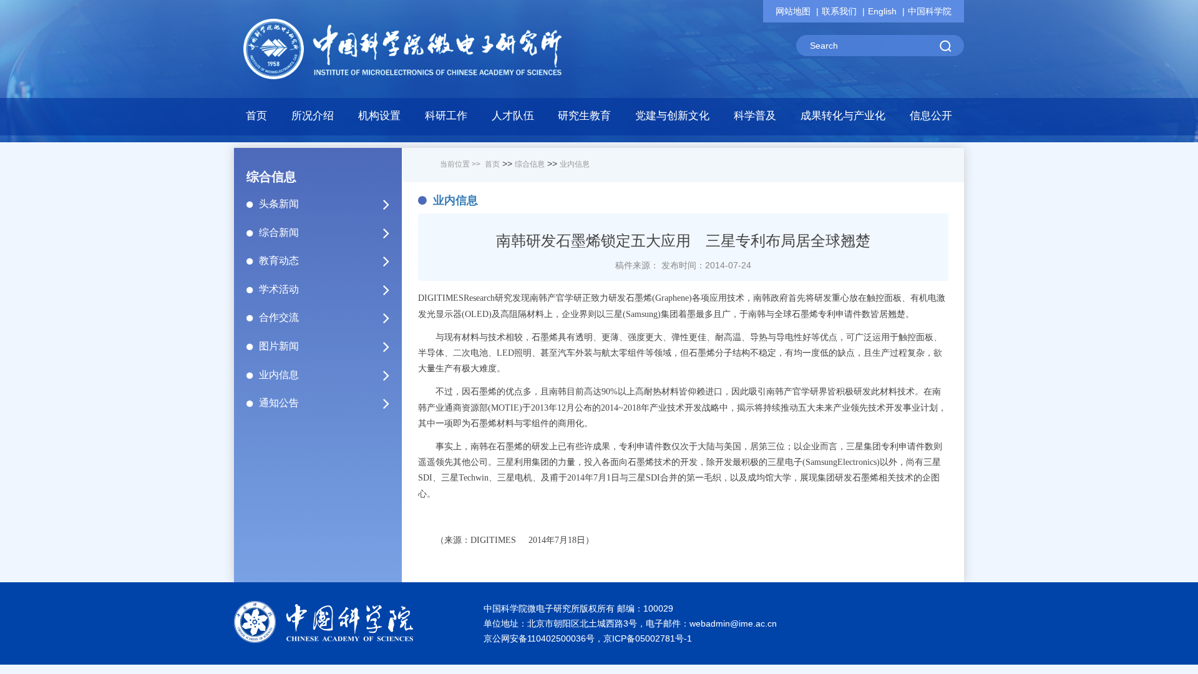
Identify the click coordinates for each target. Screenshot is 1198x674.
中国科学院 (930, 11)
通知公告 (279, 403)
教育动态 (279, 260)
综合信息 (530, 164)
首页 (256, 116)
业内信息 (279, 374)
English (882, 11)
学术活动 (279, 289)
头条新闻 (279, 203)
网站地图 (793, 11)
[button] (379, 119)
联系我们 (839, 11)
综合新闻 (279, 232)
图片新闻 (279, 346)
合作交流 (279, 317)
